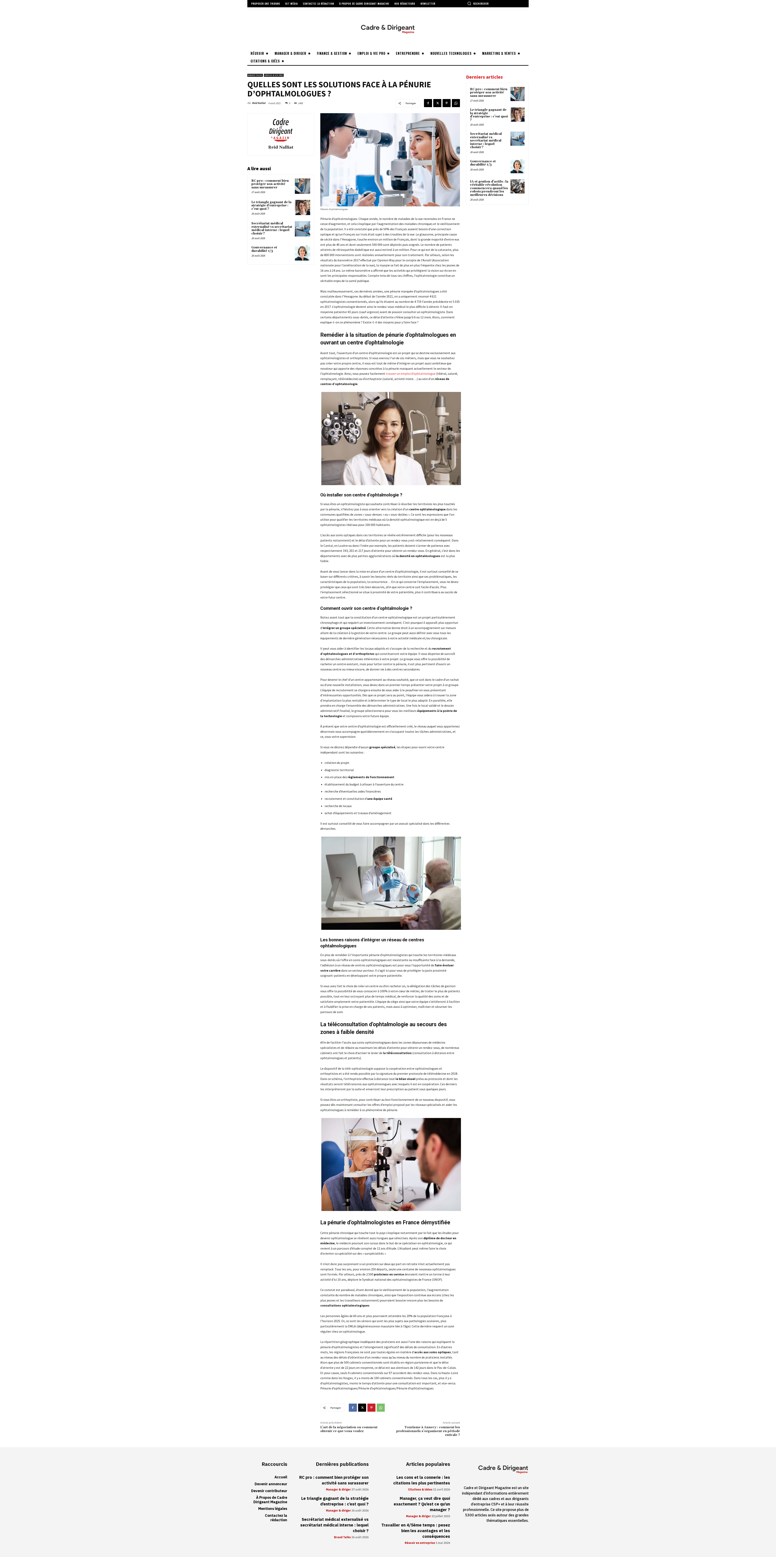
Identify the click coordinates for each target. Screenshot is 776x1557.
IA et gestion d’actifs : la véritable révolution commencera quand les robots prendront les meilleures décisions (489, 188)
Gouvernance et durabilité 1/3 (264, 249)
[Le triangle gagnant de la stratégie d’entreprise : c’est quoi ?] (302, 207)
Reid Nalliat (259, 103)
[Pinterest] (447, 103)
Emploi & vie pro (274, 75)
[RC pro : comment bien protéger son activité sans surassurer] (302, 186)
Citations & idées (420, 1490)
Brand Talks (255, 75)
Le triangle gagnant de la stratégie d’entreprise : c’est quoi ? (271, 205)
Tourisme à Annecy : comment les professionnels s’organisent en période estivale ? (428, 1431)
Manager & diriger (338, 1490)
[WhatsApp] (456, 103)
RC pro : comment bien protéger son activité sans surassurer (270, 184)
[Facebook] (428, 103)
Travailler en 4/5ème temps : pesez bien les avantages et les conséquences (415, 1530)
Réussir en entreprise (420, 1543)
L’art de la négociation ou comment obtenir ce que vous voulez (348, 1429)
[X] (437, 103)
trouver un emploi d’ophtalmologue (410, 374)
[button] (478, 3)
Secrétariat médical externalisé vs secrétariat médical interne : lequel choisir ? (271, 228)
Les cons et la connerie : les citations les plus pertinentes (421, 1480)
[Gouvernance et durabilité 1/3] (302, 253)
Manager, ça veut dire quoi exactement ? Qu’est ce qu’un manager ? (422, 1504)
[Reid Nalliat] (281, 130)
